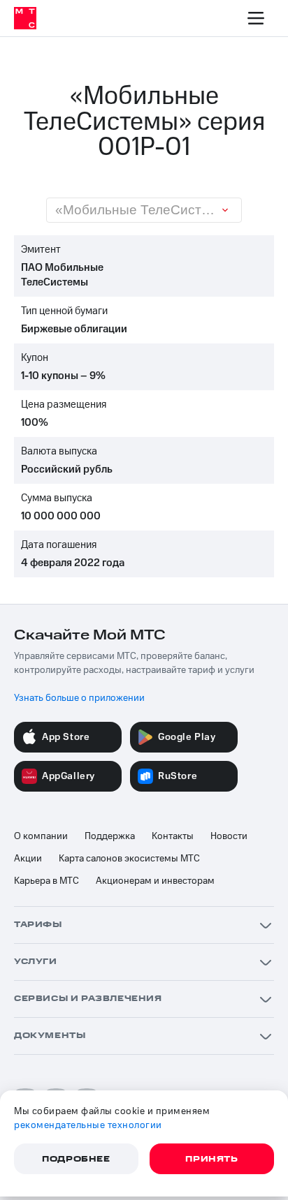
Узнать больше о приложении (79, 698)
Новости (228, 836)
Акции (28, 859)
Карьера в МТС (46, 881)
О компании (41, 836)
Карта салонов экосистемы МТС (129, 859)
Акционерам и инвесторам (155, 881)
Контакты (173, 836)
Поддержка (110, 836)
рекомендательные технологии (88, 1125)
